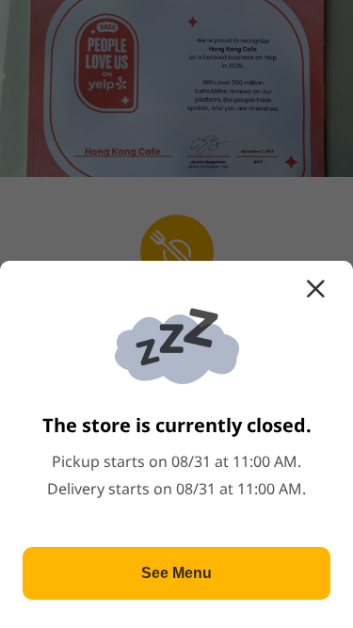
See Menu (176, 573)
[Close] (315, 289)
